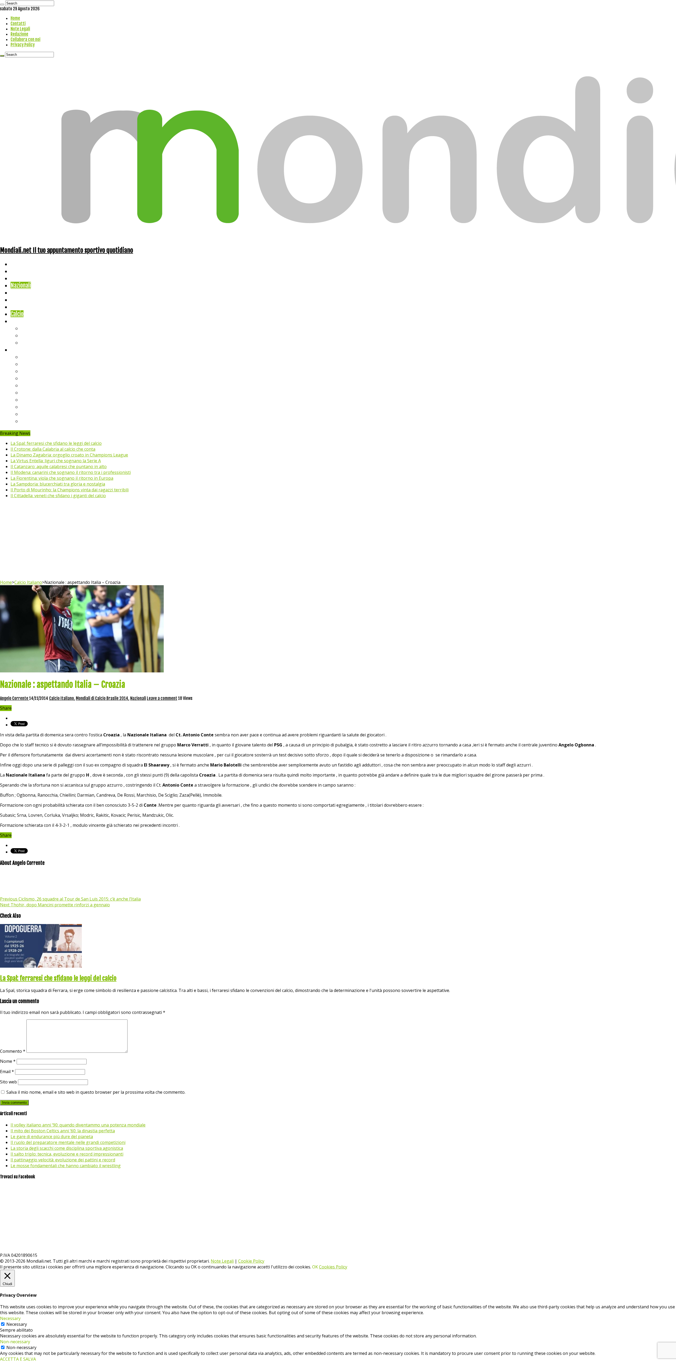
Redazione (19, 34)
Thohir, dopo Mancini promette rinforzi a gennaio (55, 905)
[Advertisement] (338, 540)
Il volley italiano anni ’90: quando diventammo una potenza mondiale (78, 1125)
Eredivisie (32, 399)
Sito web (8, 1082)
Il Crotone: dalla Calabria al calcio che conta (53, 449)
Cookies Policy (333, 1267)
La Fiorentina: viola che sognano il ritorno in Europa (62, 478)
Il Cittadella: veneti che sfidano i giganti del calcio (58, 495)
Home (15, 18)
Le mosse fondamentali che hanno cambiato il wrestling (66, 1166)
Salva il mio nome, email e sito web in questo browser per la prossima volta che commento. (95, 1092)
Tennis (28, 335)
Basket (29, 342)
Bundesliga (33, 385)
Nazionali (21, 285)
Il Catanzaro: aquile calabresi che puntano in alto (59, 466)
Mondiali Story (27, 299)
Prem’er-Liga (35, 413)
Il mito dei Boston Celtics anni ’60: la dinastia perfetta (63, 1131)
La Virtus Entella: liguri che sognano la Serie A (56, 461)
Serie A (29, 356)
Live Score (22, 321)
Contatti (18, 23)
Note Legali (20, 28)
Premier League (39, 371)
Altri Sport (22, 278)
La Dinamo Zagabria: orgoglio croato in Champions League (69, 455)
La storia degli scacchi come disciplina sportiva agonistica (67, 1148)
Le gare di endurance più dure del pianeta (52, 1136)
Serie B (29, 363)
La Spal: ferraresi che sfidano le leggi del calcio (56, 443)
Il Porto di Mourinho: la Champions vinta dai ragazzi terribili (70, 490)
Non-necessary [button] (15, 1342)
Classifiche (23, 349)
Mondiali (20, 292)
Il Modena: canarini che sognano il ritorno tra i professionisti (71, 472)
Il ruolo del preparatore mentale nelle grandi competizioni (68, 1142)
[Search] (2, 4)
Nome (8, 1061)
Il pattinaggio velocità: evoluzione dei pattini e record (63, 1160)
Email (7, 1071)
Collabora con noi (25, 39)
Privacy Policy (23, 44)
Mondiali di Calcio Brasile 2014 (102, 698)
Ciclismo (20, 271)
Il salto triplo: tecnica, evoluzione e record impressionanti (67, 1154)
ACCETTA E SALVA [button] (18, 1359)
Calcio (17, 313)
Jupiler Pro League (42, 420)
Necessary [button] (10, 1318)
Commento (12, 1051)
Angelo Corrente (14, 698)
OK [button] (315, 1267)
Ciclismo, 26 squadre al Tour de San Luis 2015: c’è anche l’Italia (70, 899)
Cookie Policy (251, 1261)
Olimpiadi (21, 306)
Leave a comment (162, 698)
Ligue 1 (29, 392)
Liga (25, 378)
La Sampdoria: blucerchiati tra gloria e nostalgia (58, 484)
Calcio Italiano (28, 582)
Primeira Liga (36, 406)
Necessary (16, 1324)
